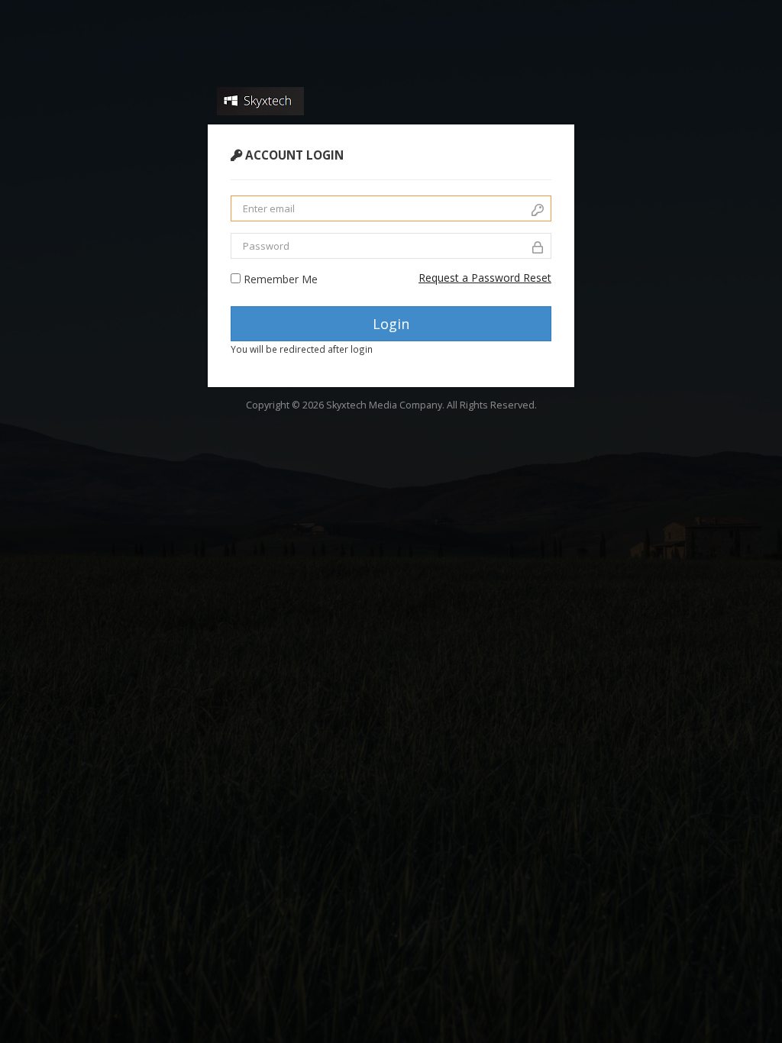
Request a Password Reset (484, 277)
